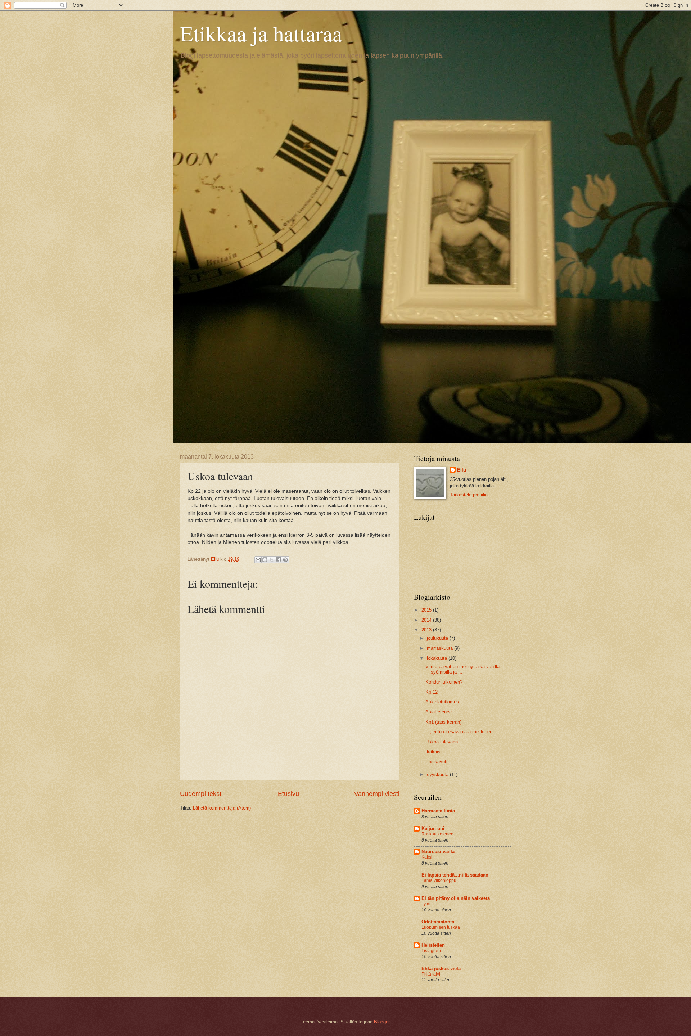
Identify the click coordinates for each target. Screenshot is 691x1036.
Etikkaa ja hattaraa (261, 33)
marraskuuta (440, 648)
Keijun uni (432, 828)
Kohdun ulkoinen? (443, 682)
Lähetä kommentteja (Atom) (222, 808)
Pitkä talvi (430, 974)
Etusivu (288, 793)
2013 (427, 629)
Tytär (426, 903)
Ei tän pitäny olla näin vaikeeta (455, 898)
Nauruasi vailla (438, 851)
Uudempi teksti (201, 793)
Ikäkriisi (433, 752)
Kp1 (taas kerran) (443, 722)
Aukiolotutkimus (442, 701)
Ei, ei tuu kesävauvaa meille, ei (458, 731)
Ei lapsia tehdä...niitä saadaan (454, 875)
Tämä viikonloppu (438, 880)
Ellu (461, 470)
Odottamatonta (437, 921)
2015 (427, 610)
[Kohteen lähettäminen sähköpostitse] (258, 559)
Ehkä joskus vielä (441, 968)
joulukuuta (438, 638)
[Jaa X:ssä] (271, 559)
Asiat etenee (438, 712)
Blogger (381, 1021)
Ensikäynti (436, 761)
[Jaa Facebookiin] (278, 559)
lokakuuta (437, 658)
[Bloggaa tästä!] (264, 559)
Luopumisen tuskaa (440, 927)
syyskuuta (438, 774)
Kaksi (426, 857)
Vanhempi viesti (376, 793)
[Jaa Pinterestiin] (285, 559)
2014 (427, 620)
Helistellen (433, 945)
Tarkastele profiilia (469, 494)
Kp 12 (431, 692)
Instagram (431, 950)
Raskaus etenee (437, 834)
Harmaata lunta (438, 811)
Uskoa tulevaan (441, 741)
